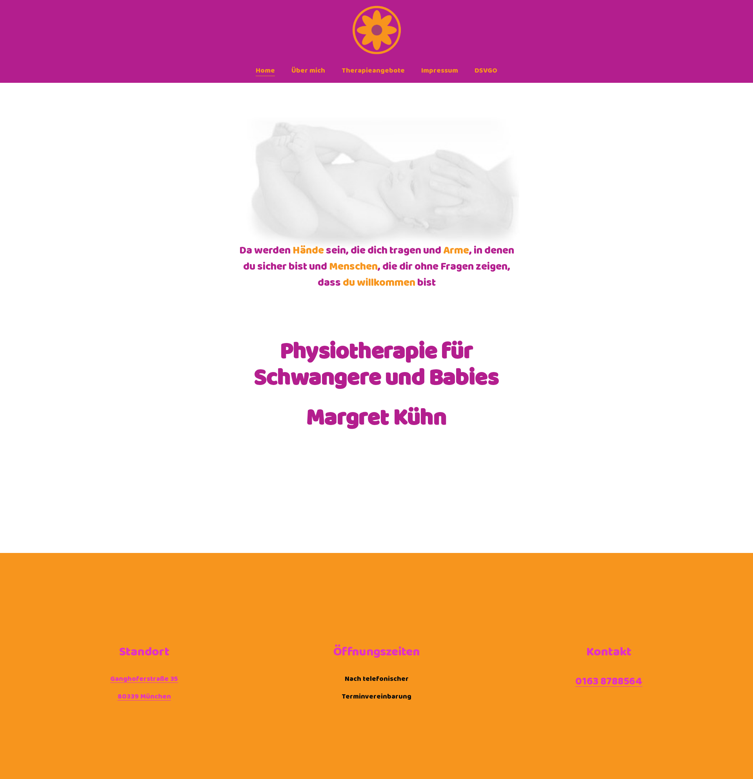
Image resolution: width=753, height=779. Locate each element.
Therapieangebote (373, 70)
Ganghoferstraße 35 (144, 679)
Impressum (439, 70)
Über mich (308, 70)
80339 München (144, 696)
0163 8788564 (608, 682)
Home (265, 70)
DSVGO (486, 70)
